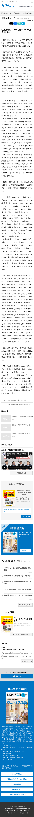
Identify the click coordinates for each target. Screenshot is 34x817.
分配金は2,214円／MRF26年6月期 (21, 425)
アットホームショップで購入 (17, 794)
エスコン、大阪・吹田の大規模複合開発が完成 (18, 570)
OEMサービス (18, 810)
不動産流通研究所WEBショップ (23, 808)
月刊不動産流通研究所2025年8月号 (12, 653)
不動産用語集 (9, 810)
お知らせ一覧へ (27, 661)
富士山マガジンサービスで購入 (17, 779)
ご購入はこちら (26, 516)
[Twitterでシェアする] (11, 23)
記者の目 (17, 13)
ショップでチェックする (22, 634)
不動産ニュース (6, 13)
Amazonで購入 (17, 789)
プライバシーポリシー (12, 813)
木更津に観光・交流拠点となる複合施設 (18, 577)
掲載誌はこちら (21, 473)
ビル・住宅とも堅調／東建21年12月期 (14, 400)
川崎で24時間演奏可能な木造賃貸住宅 (19, 404)
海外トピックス (28, 13)
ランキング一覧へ (26, 605)
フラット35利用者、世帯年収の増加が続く (18, 590)
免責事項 (26, 810)
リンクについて (24, 813)
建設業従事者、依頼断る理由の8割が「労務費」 (18, 583)
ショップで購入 (17, 774)
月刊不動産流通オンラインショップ (14, 656)
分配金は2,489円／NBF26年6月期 (21, 433)
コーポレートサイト (8, 808)
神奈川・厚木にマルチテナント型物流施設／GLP (18, 597)
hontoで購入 (17, 784)
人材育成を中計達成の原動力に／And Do (22, 416)
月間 (18, 561)
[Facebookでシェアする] (15, 24)
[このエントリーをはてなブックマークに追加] (23, 23)
